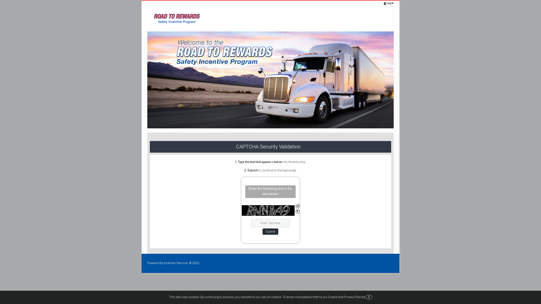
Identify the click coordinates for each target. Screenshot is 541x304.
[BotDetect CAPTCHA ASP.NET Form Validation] (268, 210)
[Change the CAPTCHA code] (297, 206)
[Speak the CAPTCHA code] (297, 211)
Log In (390, 3)
